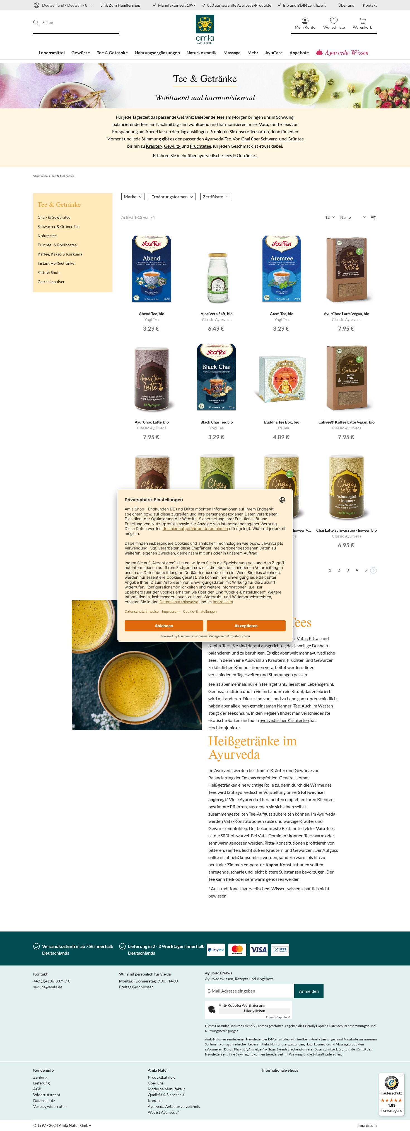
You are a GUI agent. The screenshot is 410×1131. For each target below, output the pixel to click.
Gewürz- (172, 146)
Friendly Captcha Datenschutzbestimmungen (336, 1026)
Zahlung (40, 1077)
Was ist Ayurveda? (163, 1112)
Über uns (155, 1083)
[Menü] (401, 1076)
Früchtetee (200, 146)
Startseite (40, 176)
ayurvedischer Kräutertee (284, 720)
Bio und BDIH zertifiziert (304, 5)
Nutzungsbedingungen (221, 1031)
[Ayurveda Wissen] (343, 52)
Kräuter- (154, 146)
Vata (301, 638)
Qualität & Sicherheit (166, 1094)
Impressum (367, 1125)
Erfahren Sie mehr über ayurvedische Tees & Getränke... (205, 155)
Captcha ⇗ (278, 1017)
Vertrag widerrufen (50, 1106)
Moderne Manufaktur (166, 1088)
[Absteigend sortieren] (373, 217)
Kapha (214, 645)
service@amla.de (47, 986)
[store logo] (205, 29)
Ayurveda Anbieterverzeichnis (174, 1106)
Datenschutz (44, 1100)
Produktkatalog (161, 1077)
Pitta (313, 638)
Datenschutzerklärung (330, 1049)
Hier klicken (254, 1010)
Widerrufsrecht (46, 1094)
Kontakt (155, 1100)
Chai (245, 138)
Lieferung (41, 1083)
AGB (37, 1088)
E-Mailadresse (217, 987)
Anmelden (309, 991)
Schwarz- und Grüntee (282, 138)
